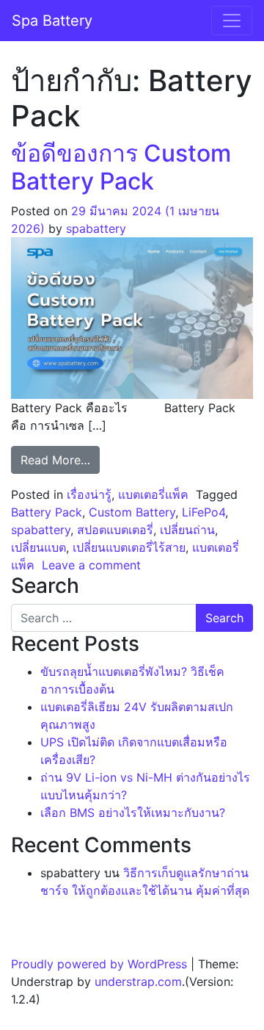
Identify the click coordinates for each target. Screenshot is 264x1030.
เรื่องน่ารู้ (89, 494)
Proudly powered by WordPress (99, 964)
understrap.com (138, 981)
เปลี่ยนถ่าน (187, 529)
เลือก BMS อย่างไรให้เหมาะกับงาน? (132, 812)
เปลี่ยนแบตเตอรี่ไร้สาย (129, 547)
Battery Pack (46, 512)
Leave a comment (91, 565)
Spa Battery (52, 20)
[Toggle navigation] (231, 20)
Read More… (60, 459)
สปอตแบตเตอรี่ (115, 529)
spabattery (96, 228)
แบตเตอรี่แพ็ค (153, 494)
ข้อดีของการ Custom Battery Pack (121, 167)
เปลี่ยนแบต (38, 547)
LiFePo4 (203, 512)
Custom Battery (132, 512)
